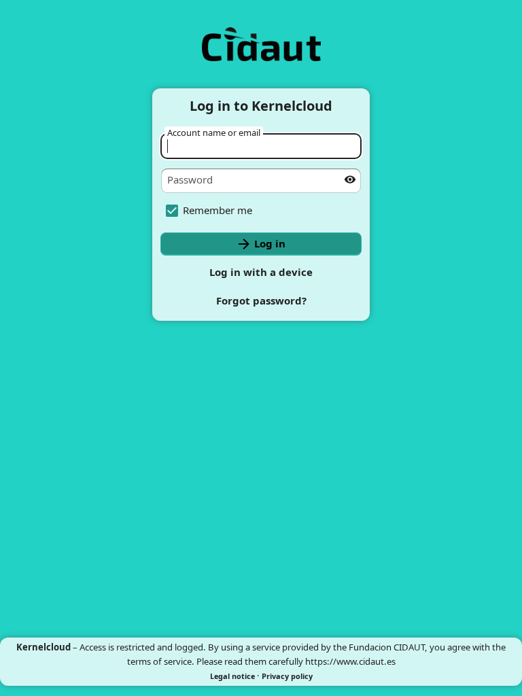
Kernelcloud (43, 647)
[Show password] (350, 179)
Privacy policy (287, 676)
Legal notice (232, 676)
